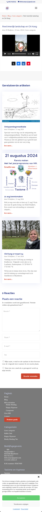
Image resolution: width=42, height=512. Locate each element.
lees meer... (8, 146)
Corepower (10, 410)
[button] (39, 477)
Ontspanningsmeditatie (15, 127)
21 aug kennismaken (13, 197)
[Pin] (28, 63)
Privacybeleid (24, 509)
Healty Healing (11, 405)
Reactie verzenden (30, 376)
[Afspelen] (5, 54)
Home (4, 16)
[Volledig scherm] (37, 54)
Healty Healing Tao (11, 439)
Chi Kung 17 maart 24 (13, 254)
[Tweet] (13, 63)
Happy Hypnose (11, 407)
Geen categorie (17, 16)
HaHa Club (8, 433)
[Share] (18, 63)
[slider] (19, 53)
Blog (9, 16)
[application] (21, 45)
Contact (7, 416)
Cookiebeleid (16, 509)
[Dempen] (33, 54)
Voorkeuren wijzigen (21, 504)
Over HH (7, 413)
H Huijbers (10, 30)
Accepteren (21, 498)
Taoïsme (7, 473)
